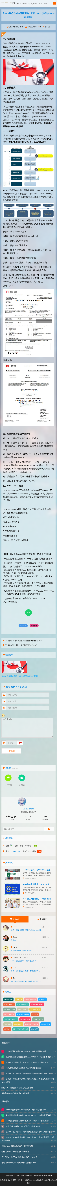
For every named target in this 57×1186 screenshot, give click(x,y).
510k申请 (7, 1024)
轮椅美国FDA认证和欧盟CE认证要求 (15, 1093)
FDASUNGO (32, 27)
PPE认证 (35, 1014)
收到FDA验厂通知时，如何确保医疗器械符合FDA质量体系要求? (30, 1073)
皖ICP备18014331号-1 (15, 1180)
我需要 (13, 940)
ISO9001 (7, 1029)
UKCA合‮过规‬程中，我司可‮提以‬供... (24, 961)
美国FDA (23, 626)
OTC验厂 (42, 999)
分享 (28, 613)
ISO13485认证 (35, 1009)
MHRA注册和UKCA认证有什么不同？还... (27, 981)
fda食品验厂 (18, 1024)
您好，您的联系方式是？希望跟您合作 (25, 971)
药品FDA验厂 (9, 1004)
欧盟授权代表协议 (31, 1024)
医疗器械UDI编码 (37, 1004)
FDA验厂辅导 (25, 1019)
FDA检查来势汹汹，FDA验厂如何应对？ (39, 899)
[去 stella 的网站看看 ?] (6, 971)
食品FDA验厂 (22, 1009)
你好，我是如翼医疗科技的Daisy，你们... (26, 930)
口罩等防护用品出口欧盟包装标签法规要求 (26, 641)
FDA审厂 (34, 1029)
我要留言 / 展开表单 (16, 687)
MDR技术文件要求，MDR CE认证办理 (39, 884)
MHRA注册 (8, 999)
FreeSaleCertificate (23, 1014)
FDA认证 (19, 999)
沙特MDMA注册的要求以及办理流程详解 (17, 1088)
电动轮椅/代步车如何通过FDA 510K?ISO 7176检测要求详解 (28, 1057)
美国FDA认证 (9, 1014)
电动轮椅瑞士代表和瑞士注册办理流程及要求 (18, 1163)
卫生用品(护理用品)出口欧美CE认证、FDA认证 (19, 1157)
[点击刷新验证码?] (20, 743)
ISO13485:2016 (9, 1009)
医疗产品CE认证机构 (20, 1029)
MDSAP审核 (45, 1024)
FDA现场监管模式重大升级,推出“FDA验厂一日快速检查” (27, 1062)
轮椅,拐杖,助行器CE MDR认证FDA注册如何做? (23, 1068)
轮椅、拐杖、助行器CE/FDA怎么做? (24, 645)
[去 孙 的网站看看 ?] (6, 981)
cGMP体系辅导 (22, 1004)
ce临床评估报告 (30, 999)
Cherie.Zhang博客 (18, 554)
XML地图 (3, 1180)
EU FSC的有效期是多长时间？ (22, 951)
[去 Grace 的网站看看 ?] (6, 940)
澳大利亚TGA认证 (10, 1019)
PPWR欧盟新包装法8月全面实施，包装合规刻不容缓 (25, 1051)
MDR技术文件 (38, 1019)
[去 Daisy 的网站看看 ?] (6, 930)
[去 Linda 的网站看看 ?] (6, 951)
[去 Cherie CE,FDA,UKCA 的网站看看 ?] (6, 961)
